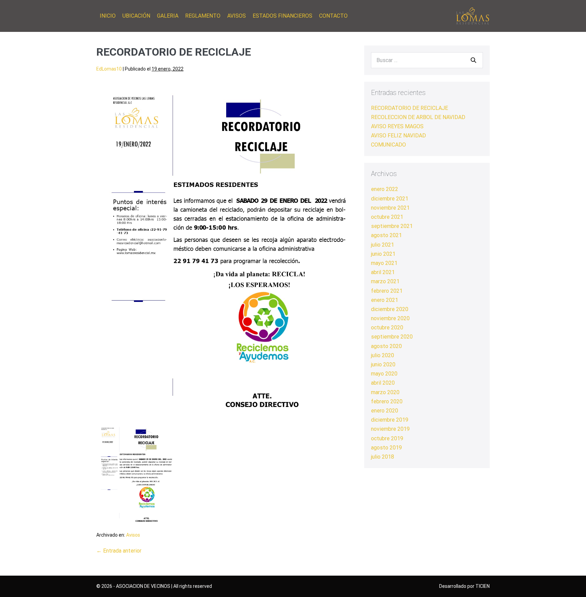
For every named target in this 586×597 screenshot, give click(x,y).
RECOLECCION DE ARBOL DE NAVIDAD (418, 117)
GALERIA (167, 16)
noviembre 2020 (390, 318)
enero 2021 (384, 300)
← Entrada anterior (118, 550)
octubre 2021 (387, 217)
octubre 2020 (387, 327)
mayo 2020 (384, 373)
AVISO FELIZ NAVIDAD (398, 135)
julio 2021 (382, 245)
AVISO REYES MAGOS (397, 126)
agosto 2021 (386, 235)
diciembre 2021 (389, 198)
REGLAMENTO (202, 16)
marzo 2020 (385, 392)
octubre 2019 (387, 438)
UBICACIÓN (136, 16)
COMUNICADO (388, 144)
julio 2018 (382, 457)
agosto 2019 (386, 447)
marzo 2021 (385, 281)
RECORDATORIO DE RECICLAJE (409, 108)
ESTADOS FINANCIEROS (282, 16)
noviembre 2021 (390, 208)
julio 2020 (382, 355)
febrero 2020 (387, 401)
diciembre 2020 (389, 309)
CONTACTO (333, 16)
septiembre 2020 (392, 336)
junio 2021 (383, 254)
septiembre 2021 (392, 226)
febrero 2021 (387, 291)
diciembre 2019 (389, 420)
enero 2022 (384, 189)
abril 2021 (383, 272)
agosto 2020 (386, 346)
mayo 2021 (384, 263)
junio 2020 (383, 364)
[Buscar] (473, 60)
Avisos (133, 535)
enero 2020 (384, 410)
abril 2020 (383, 383)
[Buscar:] (427, 60)
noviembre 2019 (390, 429)
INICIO (108, 16)
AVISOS (236, 16)
